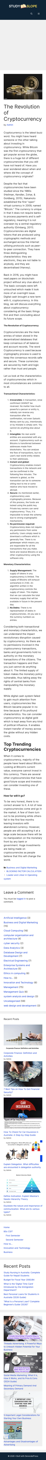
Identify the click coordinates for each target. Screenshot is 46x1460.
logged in (21, 899)
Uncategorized (12, 1001)
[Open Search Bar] (31, 13)
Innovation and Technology (18, 982)
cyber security (12, 943)
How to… (8, 978)
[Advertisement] (23, 44)
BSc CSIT (8, 1231)
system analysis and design (19, 996)
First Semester (13, 1235)
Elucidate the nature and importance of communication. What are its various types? (23, 1209)
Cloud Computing (13, 930)
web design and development (20, 1005)
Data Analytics (12, 948)
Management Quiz (14, 991)
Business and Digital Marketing (22, 867)
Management (11, 987)
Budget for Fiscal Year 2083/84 (19, 1280)
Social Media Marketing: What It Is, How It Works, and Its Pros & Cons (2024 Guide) (21, 1378)
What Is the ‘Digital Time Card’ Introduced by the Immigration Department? (18, 1287)
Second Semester (14, 1240)
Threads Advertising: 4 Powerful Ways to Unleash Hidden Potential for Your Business (23, 1346)
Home (7, 1227)
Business (8, 1252)
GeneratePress (31, 1456)
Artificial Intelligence (15, 917)
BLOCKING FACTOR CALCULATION (24, 871)
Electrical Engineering (16, 960)
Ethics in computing (15, 973)
